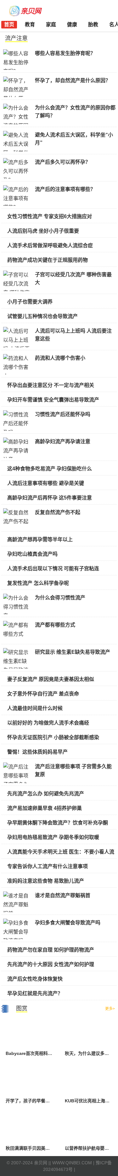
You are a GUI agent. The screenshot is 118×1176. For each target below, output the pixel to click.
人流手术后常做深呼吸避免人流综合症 (50, 245)
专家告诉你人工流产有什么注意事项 (47, 866)
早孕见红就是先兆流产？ (35, 993)
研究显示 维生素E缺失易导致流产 (72, 652)
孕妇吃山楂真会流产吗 (32, 554)
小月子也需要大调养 (30, 301)
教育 (30, 24)
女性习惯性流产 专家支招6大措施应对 (49, 216)
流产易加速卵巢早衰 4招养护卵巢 (44, 808)
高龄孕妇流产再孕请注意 (62, 441)
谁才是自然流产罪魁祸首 (62, 895)
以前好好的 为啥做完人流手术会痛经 (48, 723)
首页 (9, 24)
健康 (72, 24)
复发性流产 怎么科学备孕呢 (38, 583)
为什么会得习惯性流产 (60, 597)
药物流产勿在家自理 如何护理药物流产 (50, 949)
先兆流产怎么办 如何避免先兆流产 (45, 793)
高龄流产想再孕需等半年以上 (40, 539)
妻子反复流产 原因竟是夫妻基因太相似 (50, 679)
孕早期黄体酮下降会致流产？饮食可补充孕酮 (57, 822)
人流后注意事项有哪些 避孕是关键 (45, 483)
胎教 (93, 24)
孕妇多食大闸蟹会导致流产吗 (67, 922)
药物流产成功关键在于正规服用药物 (47, 260)
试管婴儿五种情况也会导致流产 (42, 316)
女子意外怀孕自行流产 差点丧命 (43, 693)
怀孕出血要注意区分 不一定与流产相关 (50, 385)
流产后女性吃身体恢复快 (35, 979)
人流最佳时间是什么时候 (35, 708)
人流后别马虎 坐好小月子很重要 (43, 231)
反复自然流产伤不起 (57, 512)
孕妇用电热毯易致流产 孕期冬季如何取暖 (53, 837)
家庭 (51, 24)
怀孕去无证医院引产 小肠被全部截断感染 (53, 737)
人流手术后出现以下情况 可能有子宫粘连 (53, 568)
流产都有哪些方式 (55, 625)
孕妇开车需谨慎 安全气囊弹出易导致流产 (53, 399)
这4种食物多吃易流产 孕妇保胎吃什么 (49, 468)
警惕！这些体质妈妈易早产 (37, 752)
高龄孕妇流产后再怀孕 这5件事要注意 (49, 497)
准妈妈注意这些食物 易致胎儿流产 (45, 881)
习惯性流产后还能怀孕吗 (62, 414)
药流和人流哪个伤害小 (60, 358)
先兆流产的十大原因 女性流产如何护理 (50, 964)
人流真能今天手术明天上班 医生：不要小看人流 (60, 851)
